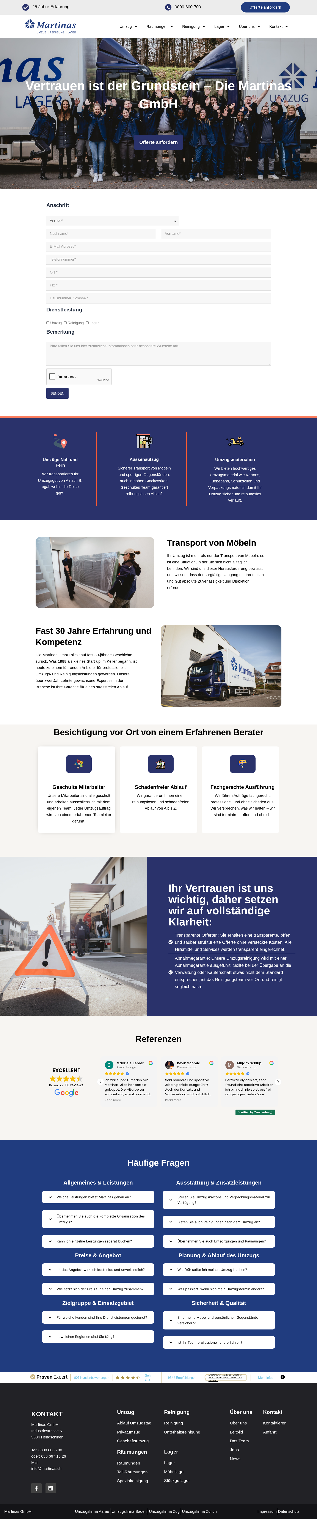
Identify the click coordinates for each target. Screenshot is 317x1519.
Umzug (56, 323)
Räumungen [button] (157, 26)
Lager (94, 323)
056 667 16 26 (53, 1456)
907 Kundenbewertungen (91, 1377)
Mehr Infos (265, 1377)
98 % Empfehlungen (182, 1377)
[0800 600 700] (168, 7)
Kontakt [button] (275, 26)
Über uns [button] (247, 26)
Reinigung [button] (191, 26)
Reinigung (76, 323)
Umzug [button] (125, 26)
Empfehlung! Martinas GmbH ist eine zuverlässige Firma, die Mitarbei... (225, 1378)
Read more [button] (113, 1100)
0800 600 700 (188, 7)
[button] (278, 1082)
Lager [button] (219, 26)
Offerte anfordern (158, 142)
